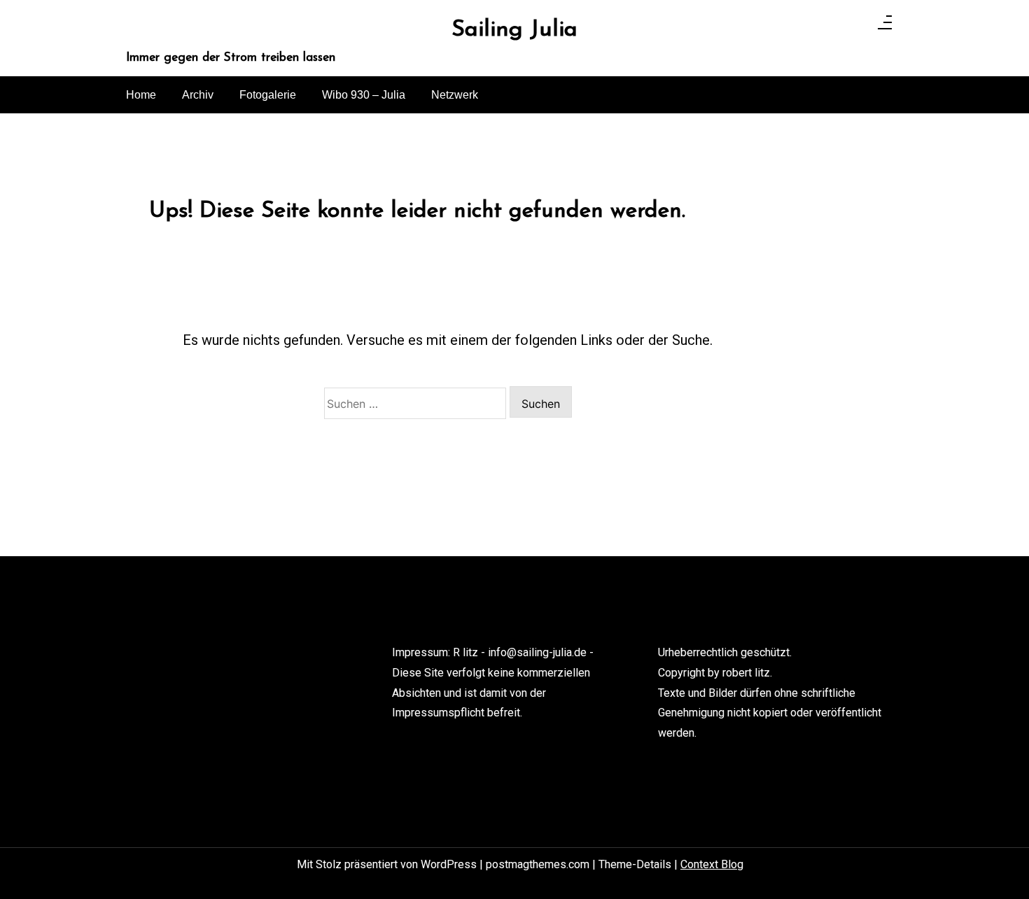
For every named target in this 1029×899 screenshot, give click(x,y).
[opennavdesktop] (885, 26)
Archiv (198, 95)
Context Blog (711, 864)
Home (141, 95)
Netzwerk (454, 95)
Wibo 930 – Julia (363, 95)
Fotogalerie (267, 95)
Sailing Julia (514, 29)
